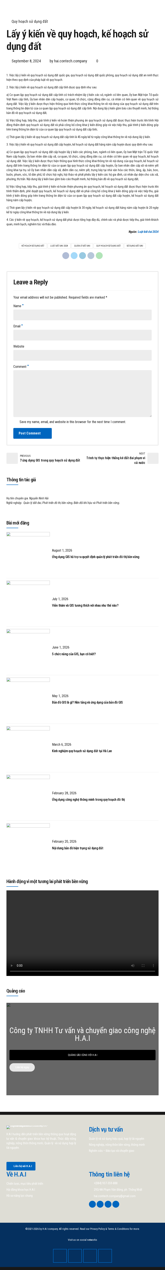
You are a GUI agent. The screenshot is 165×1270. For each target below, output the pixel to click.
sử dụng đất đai (135, 245)
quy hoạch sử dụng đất (108, 245)
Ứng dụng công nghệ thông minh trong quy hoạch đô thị (88, 800)
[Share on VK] (90, 255)
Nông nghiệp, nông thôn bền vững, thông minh (117, 1144)
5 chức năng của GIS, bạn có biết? (74, 654)
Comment (19, 367)
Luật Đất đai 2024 (148, 231)
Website (18, 346)
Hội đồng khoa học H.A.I (20, 1189)
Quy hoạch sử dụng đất (30, 21)
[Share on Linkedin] (82, 255)
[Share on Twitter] (74, 255)
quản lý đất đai (82, 245)
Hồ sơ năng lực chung (19, 1195)
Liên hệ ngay (22, 1067)
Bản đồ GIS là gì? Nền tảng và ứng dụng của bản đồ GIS (87, 702)
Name (17, 306)
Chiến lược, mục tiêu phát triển (24, 1183)
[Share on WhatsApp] (99, 255)
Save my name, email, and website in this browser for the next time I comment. (73, 422)
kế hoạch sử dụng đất (32, 245)
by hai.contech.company (68, 61)
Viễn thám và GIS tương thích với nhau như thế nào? (85, 605)
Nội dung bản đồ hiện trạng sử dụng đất (77, 848)
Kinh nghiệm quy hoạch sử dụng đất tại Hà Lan (82, 751)
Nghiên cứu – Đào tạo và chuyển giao (111, 1150)
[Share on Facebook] (65, 255)
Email (16, 326)
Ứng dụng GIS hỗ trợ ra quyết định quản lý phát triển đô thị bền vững (95, 557)
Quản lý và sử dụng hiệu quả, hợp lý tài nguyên (116, 1138)
